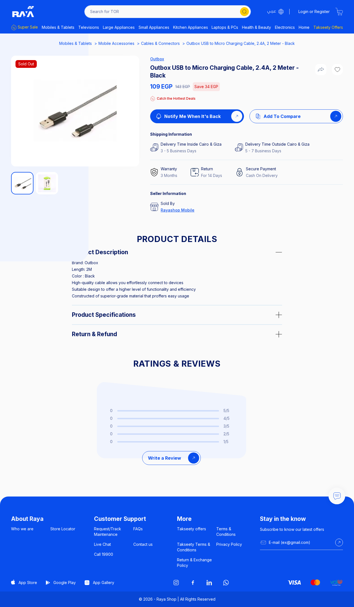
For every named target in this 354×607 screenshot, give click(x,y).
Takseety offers (191, 528)
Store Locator (62, 528)
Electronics (285, 27)
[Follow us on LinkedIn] (209, 582)
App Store (28, 582)
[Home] (23, 11)
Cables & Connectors (160, 43)
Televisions (88, 27)
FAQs (138, 528)
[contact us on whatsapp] (226, 582)
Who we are (22, 528)
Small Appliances (154, 27)
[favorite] (337, 69)
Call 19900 (103, 554)
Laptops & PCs (225, 27)
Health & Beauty (256, 27)
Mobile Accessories (116, 43)
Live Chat (102, 544)
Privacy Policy (229, 544)
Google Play (64, 582)
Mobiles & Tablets (58, 27)
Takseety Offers (328, 27)
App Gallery (103, 582)
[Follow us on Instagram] (176, 582)
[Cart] (339, 12)
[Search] (244, 11)
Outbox (157, 58)
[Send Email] (339, 542)
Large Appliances (119, 27)
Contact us (143, 544)
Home (304, 27)
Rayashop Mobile (177, 210)
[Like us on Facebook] (193, 582)
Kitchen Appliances (190, 27)
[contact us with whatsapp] (337, 496)
